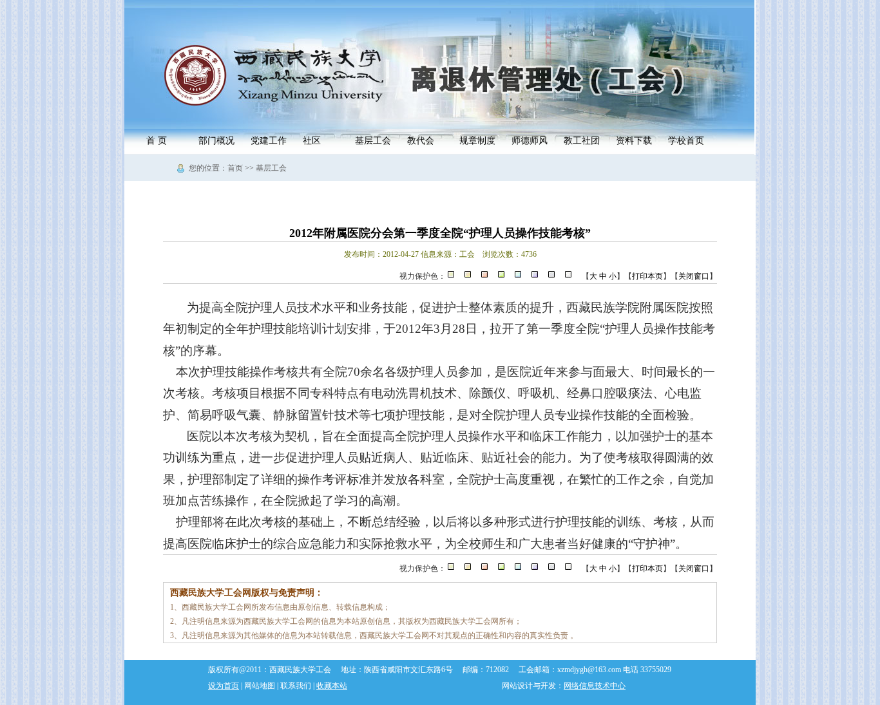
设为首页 (223, 685)
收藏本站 (331, 685)
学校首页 (686, 141)
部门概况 (216, 141)
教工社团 (582, 141)
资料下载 (634, 141)
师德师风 (530, 141)
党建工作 (269, 141)
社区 (312, 141)
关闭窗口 (693, 276)
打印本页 (647, 276)
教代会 (420, 141)
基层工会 (373, 141)
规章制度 (477, 141)
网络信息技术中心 (595, 685)
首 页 (156, 141)
